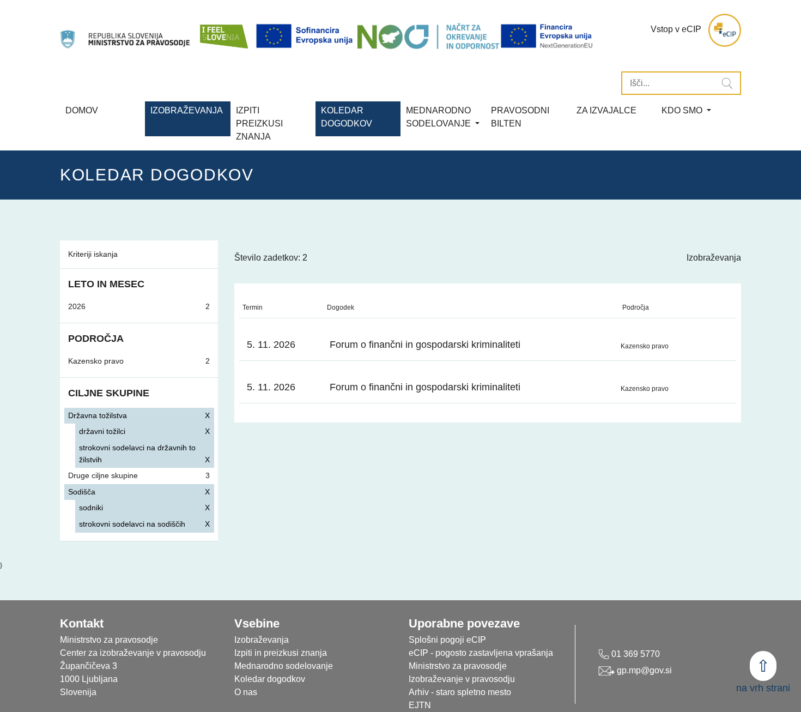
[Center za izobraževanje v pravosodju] (126, 30)
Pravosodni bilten (520, 117)
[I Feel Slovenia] (223, 30)
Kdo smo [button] (683, 110)
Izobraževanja (186, 110)
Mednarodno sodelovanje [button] (439, 117)
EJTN (420, 705)
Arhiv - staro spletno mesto (460, 692)
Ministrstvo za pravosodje (458, 666)
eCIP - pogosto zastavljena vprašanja (481, 652)
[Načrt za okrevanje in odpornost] (428, 36)
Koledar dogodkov (269, 679)
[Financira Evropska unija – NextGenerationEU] (547, 36)
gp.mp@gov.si (643, 670)
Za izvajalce (606, 110)
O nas (245, 692)
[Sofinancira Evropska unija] (306, 36)
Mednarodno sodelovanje (283, 666)
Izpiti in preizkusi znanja (280, 652)
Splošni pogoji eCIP (447, 639)
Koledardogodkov (346, 117)
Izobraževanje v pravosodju (462, 679)
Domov (81, 110)
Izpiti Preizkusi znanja (259, 123)
